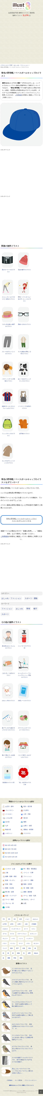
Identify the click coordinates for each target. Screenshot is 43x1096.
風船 (21, 958)
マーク (21, 943)
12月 (9, 857)
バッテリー (29, 938)
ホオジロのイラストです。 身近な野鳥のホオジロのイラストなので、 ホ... (22, 1026)
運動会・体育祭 (28, 829)
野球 (28, 609)
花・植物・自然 (28, 888)
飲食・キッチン (10, 880)
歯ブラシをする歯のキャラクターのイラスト (8, 729)
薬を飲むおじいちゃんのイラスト (8, 647)
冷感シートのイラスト (24, 700)
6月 (9, 849)
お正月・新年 (9, 806)
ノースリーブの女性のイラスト (24, 407)
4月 (12, 845)
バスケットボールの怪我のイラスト (8, 380)
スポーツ (5, 614)
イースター (8, 814)
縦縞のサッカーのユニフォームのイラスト (8, 407)
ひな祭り (26, 810)
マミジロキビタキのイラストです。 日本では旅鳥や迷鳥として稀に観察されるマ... (22, 1004)
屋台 (29, 948)
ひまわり (5, 929)
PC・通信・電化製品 (30, 869)
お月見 (5, 924)
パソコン (12, 943)
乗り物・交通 (9, 892)
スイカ (12, 933)
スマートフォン (22, 933)
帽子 (35, 609)
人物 (6, 872)
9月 (9, 853)
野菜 (15, 958)
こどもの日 (8, 818)
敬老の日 (8, 829)
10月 (12, 853)
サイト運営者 (18, 1080)
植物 (18, 953)
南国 (11, 948)
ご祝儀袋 (33, 924)
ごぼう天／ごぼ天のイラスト (8, 674)
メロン (28, 943)
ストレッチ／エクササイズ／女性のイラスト (8, 298)
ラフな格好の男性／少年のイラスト (24, 352)
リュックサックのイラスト (8, 434)
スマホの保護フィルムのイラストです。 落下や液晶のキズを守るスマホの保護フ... (22, 1060)
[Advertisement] (21, 41)
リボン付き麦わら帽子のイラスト (8, 325)
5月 (15, 845)
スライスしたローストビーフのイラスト (24, 729)
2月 (16, 857)
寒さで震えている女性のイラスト (8, 756)
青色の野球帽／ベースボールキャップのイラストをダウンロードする (21, 520)
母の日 (26, 818)
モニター (36, 943)
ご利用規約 (18, 95)
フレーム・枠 (9, 903)
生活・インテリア (10, 895)
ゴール (5, 933)
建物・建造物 (28, 892)
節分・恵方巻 (28, 806)
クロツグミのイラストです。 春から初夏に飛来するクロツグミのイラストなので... (22, 982)
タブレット (33, 933)
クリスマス (27, 833)
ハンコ (21, 938)
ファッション (7, 609)
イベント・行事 (28, 872)
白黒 (25, 903)
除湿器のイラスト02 (8, 782)
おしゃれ (19, 609)
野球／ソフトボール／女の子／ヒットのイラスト (24, 299)
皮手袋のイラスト (24, 433)
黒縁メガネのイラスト (24, 324)
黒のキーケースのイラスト (8, 270)
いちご (27, 919)
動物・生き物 (9, 888)
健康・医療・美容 (10, 876)
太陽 (23, 948)
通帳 (9, 958)
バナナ (5, 943)
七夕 (6, 825)
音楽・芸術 (8, 884)
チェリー (5, 938)
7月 (12, 849)
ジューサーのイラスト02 (24, 647)
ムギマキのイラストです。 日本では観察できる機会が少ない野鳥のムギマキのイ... (22, 993)
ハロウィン (8, 833)
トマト (13, 938)
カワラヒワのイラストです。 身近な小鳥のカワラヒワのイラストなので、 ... (22, 1048)
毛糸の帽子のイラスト (24, 269)
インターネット (15, 929)
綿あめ (36, 953)
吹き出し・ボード (29, 899)
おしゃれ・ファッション (11, 598)
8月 (15, 849)
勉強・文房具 (28, 884)
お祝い (12, 924)
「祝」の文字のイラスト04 (24, 783)
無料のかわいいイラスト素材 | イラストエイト (21, 1085)
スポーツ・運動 (31, 598)
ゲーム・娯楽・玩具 (30, 895)
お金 (26, 924)
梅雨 (25, 822)
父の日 (7, 822)
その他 (7, 907)
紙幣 (29, 953)
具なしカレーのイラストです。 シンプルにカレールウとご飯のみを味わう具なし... (22, 1071)
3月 (9, 845)
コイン (33, 929)
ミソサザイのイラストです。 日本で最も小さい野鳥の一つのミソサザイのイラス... (22, 971)
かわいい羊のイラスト (8, 700)
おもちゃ (35, 919)
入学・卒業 (27, 814)
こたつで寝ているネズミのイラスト (24, 756)
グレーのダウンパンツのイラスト (8, 352)
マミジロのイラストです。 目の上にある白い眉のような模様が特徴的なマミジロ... (22, 1037)
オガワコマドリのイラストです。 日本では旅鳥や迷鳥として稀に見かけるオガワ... (22, 1015)
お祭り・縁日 (28, 825)
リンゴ (5, 948)
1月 (13, 857)
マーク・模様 (9, 899)
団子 (17, 948)
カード (26, 929)
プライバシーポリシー (31, 1080)
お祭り (19, 924)
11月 (16, 853)
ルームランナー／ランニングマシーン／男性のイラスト (24, 675)
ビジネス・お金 (10, 869)
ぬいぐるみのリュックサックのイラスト (24, 380)
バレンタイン (9, 810)
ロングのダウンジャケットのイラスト (8, 462)
